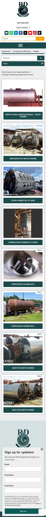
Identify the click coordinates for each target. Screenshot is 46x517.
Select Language (22, 27)
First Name (9, 475)
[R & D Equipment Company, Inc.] (23, 438)
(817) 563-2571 (23, 23)
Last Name (9, 486)
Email (7, 464)
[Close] (42, 449)
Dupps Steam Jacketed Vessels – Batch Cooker (23, 116)
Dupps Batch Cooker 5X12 (23, 284)
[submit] (40, 39)
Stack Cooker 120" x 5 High (23, 200)
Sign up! (23, 511)
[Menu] (20, 45)
